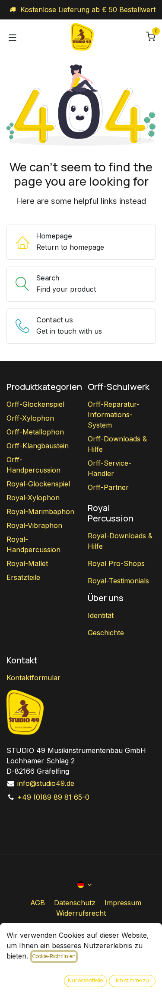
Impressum (123, 902)
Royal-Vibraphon (34, 525)
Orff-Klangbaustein (37, 445)
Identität (101, 615)
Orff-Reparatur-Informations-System (114, 414)
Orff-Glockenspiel (35, 404)
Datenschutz (74, 902)
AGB (37, 902)
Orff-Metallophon (35, 432)
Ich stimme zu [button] (132, 980)
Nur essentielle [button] (85, 980)
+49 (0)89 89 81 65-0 (53, 797)
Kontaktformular (33, 677)
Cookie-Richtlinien (54, 956)
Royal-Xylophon (33, 497)
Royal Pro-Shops (116, 563)
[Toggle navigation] (12, 37)
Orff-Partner (108, 487)
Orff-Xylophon (30, 418)
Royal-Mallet (27, 563)
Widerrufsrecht (81, 913)
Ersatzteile (23, 577)
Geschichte (106, 632)
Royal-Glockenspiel (38, 483)
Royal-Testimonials (118, 580)
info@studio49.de (45, 783)
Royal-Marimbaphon (40, 511)
